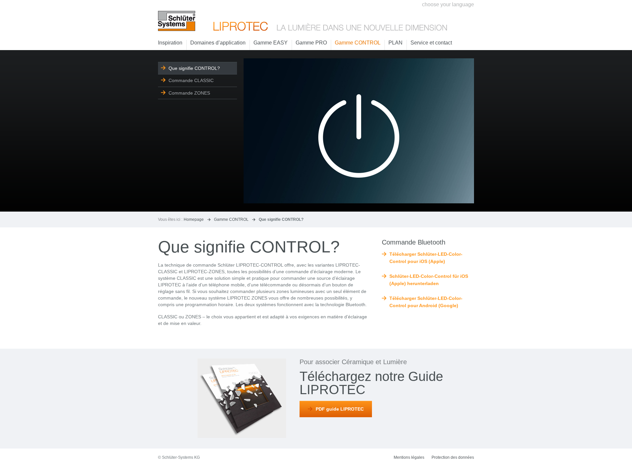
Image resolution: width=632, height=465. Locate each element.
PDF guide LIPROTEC (340, 409)
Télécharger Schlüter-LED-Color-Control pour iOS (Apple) (425, 257)
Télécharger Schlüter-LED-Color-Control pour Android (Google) (425, 302)
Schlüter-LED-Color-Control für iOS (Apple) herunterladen (428, 280)
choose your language (448, 4)
